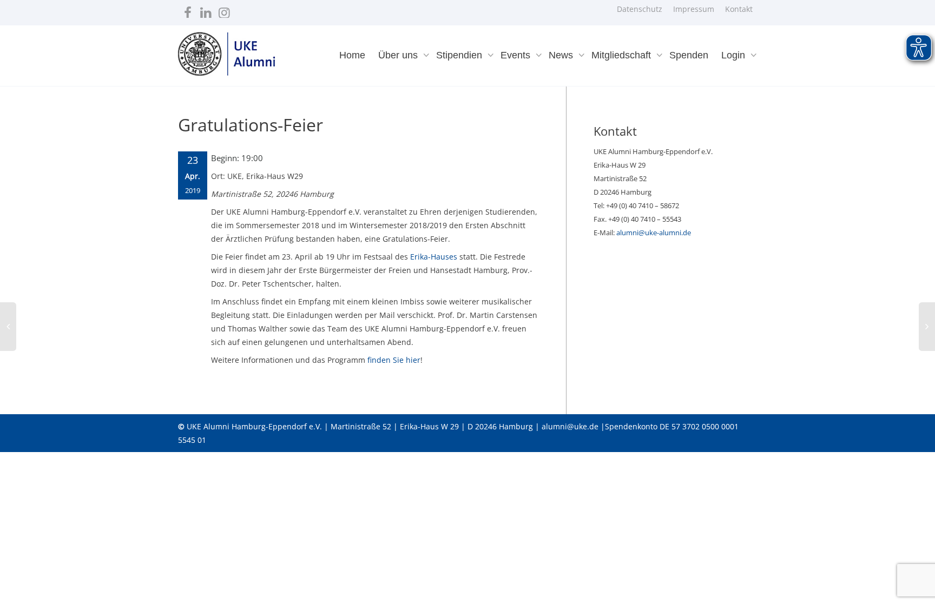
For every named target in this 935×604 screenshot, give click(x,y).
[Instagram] (224, 10)
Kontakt (739, 9)
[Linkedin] (206, 10)
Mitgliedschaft (622, 55)
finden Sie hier (393, 360)
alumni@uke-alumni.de (653, 232)
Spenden (688, 55)
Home (352, 55)
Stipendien (460, 55)
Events (517, 55)
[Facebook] (187, 10)
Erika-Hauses (433, 256)
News (562, 55)
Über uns (399, 55)
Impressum (693, 9)
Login (734, 55)
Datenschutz (639, 9)
